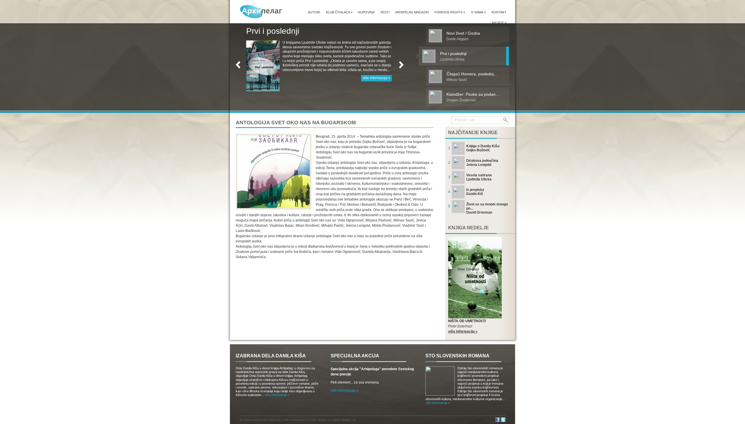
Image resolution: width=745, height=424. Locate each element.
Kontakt (499, 12)
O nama (478, 12)
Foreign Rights (449, 12)
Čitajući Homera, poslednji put (301, 31)
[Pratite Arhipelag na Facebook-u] (497, 421)
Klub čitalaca (339, 12)
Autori (314, 12)
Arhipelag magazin (412, 12)
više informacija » (376, 83)
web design (319, 419)
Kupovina (366, 12)
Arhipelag (274, 419)
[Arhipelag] (261, 11)
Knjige (499, 22)
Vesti (384, 12)
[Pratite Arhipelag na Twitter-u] (503, 421)
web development (295, 419)
